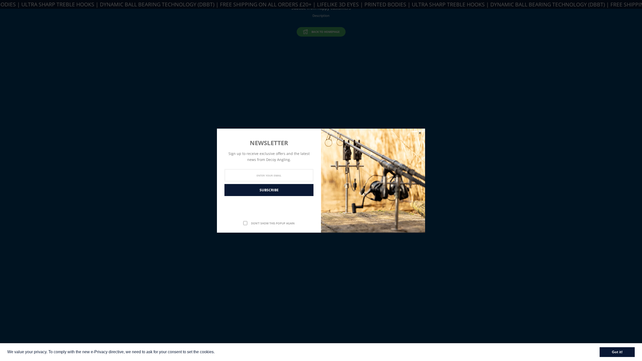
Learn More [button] (226, 352)
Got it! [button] (617, 352)
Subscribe (269, 190)
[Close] (420, 133)
